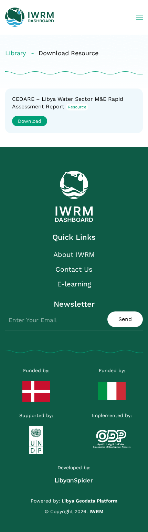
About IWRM (74, 254)
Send (125, 319)
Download (29, 121)
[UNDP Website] (36, 436)
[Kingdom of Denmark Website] (36, 388)
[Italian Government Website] (112, 387)
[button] (139, 17)
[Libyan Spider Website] (74, 477)
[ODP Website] (112, 435)
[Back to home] (29, 17)
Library (15, 53)
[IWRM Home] (74, 195)
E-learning (74, 284)
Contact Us (74, 269)
